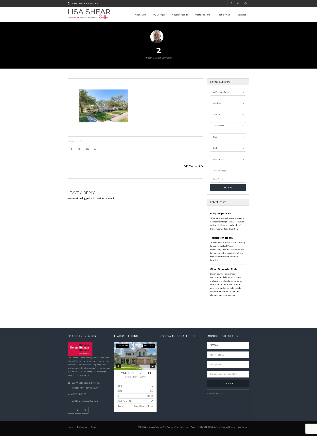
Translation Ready (221, 237)
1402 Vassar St (192, 166)
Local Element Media (225, 427)
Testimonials (223, 14)
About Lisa (140, 14)
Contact (241, 14)
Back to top (242, 427)
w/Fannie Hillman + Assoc (185, 427)
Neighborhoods (180, 14)
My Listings (159, 14)
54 (152, 401)
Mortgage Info (202, 14)
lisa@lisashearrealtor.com (85, 400)
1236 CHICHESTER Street (135, 373)
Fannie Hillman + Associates (83, 371)
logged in (87, 198)
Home (70, 427)
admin (151, 58)
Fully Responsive (220, 213)
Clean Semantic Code (224, 269)
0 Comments (166, 58)
